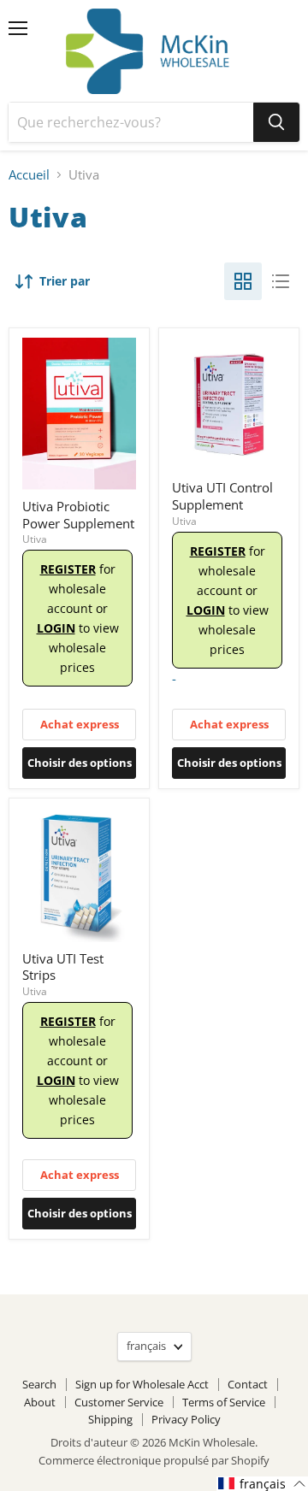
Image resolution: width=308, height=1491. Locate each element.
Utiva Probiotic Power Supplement (78, 515)
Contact (248, 1384)
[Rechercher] (276, 122)
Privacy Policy (186, 1419)
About (40, 1402)
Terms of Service (223, 1402)
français (146, 1345)
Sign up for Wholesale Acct (142, 1384)
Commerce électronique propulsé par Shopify (154, 1460)
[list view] (280, 281)
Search (39, 1384)
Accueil (29, 175)
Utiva (34, 539)
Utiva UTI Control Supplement (222, 496)
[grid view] (243, 281)
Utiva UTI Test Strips (63, 967)
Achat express (79, 724)
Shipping (110, 1419)
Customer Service (118, 1402)
